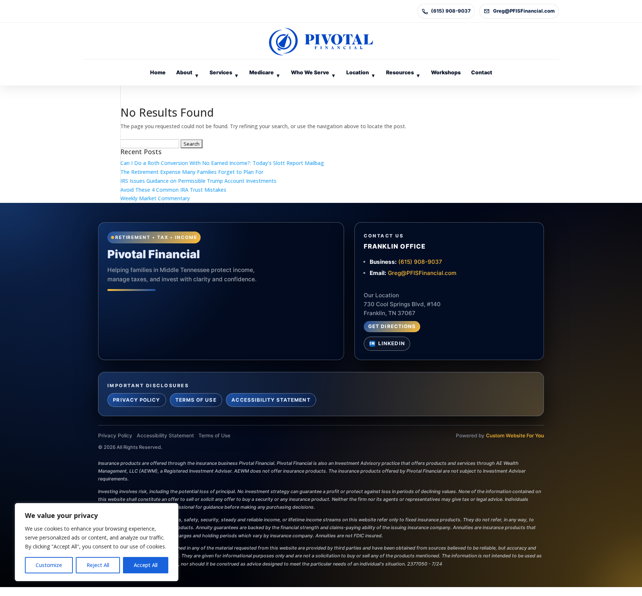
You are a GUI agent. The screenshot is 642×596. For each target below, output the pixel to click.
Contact (481, 72)
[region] (96, 542)
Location (360, 73)
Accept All (146, 565)
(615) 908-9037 (451, 11)
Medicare (264, 73)
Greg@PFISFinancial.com (524, 11)
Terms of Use (196, 400)
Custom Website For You (515, 435)
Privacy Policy (136, 400)
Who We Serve (313, 73)
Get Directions (392, 326)
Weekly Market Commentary (155, 198)
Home (158, 72)
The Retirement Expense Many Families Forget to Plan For (191, 171)
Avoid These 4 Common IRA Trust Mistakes (173, 189)
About (187, 73)
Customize (49, 565)
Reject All (98, 565)
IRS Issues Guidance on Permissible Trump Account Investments (198, 180)
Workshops (446, 72)
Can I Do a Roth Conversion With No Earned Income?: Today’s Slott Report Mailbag (222, 162)
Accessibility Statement (270, 400)
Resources (402, 73)
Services (224, 73)
